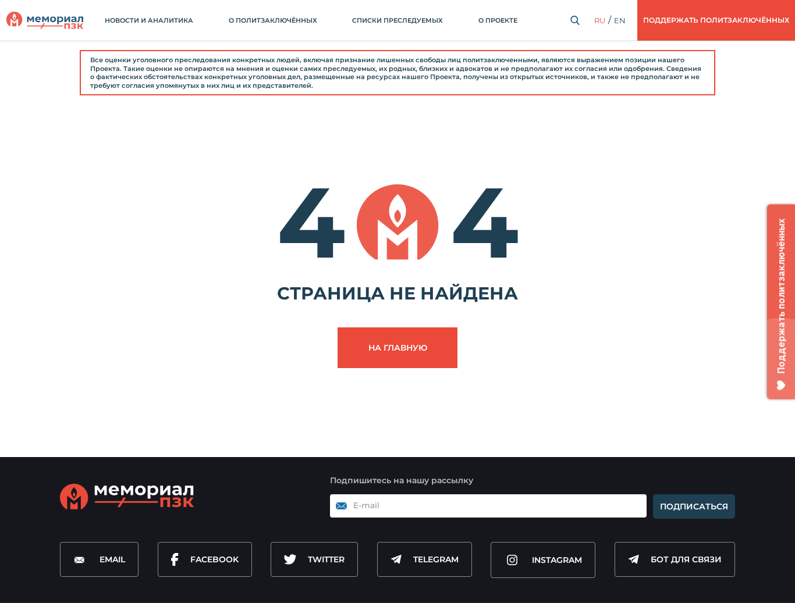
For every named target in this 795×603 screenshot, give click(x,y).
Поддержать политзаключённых (716, 20)
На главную (397, 347)
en (620, 20)
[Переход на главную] (45, 20)
